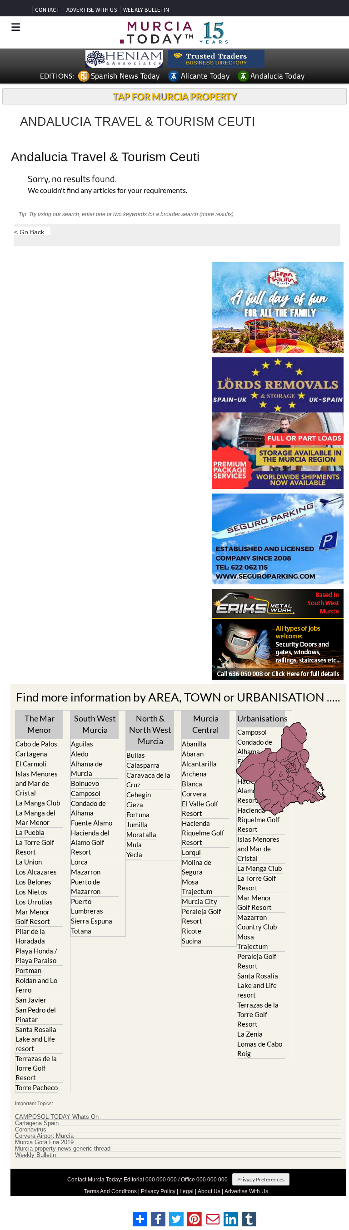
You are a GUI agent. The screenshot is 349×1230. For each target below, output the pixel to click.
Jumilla (137, 824)
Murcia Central (205, 724)
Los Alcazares (36, 872)
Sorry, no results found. (72, 179)
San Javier (30, 1000)
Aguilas (82, 744)
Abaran (193, 754)
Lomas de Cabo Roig (259, 1048)
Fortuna (138, 814)
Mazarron (85, 872)
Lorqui (191, 852)
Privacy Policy (158, 1191)
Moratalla (141, 834)
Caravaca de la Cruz (148, 780)
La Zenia (250, 1034)
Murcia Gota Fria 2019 (44, 1142)
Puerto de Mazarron (85, 886)
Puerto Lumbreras (87, 906)
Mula (134, 844)
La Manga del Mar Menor (35, 817)
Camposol (85, 793)
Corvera (194, 794)
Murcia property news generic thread (62, 1148)
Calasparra (143, 765)
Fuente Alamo (91, 823)
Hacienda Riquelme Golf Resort (203, 832)
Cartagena (31, 754)
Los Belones (33, 882)
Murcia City (199, 901)
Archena (194, 774)
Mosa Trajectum (197, 886)
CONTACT (47, 10)
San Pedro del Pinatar (35, 1014)
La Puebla (30, 832)
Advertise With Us (246, 1191)
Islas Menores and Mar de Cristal (36, 783)
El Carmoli (30, 764)
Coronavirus (30, 1129)
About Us (209, 1191)
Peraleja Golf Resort (201, 916)
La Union (28, 862)
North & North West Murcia (150, 729)
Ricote (191, 931)
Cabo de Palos (36, 744)
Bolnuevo (85, 783)
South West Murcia (95, 724)
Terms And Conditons (110, 1191)
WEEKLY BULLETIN (146, 10)
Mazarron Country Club (257, 922)
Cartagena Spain (37, 1123)
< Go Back (29, 231)
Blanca (192, 784)
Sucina (191, 941)
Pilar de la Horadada (30, 936)
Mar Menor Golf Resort (32, 916)
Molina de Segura (196, 867)
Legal (186, 1191)
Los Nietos (31, 892)
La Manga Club (37, 803)
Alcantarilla (199, 764)
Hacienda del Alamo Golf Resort (90, 842)
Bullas (135, 755)
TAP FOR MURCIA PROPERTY (175, 96)
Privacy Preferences (260, 1179)
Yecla (134, 854)
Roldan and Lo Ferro (36, 985)
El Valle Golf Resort (200, 808)
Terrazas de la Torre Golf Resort (36, 1068)
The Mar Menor (40, 724)
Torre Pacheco (36, 1087)
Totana (81, 931)
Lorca (79, 862)
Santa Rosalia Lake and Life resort (35, 1038)
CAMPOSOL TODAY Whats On (57, 1117)
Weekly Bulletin (35, 1155)
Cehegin (138, 794)
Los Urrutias (34, 902)
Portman (28, 970)
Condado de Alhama (88, 808)
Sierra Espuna (91, 921)
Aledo (79, 754)
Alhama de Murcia (86, 768)
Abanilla (194, 744)
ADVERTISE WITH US (91, 10)
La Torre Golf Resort (34, 847)
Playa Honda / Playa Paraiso (36, 955)
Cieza (134, 804)
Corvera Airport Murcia (44, 1136)
